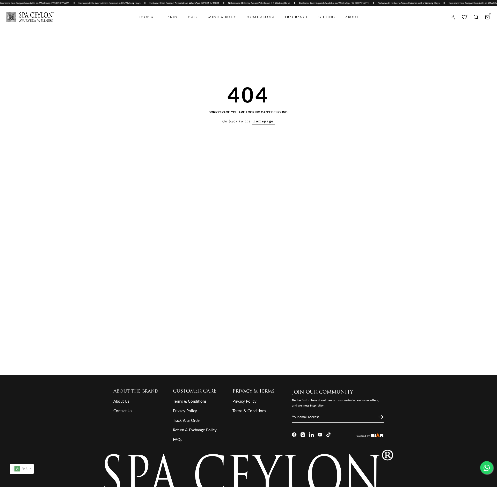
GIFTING (326, 17)
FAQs (177, 439)
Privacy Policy (185, 410)
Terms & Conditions (190, 401)
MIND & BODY (222, 17)
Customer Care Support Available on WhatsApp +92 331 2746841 (181, 3)
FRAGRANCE (296, 17)
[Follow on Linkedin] (311, 435)
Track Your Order (187, 420)
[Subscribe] (380, 417)
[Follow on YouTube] (320, 435)
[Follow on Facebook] (294, 435)
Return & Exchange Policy (195, 429)
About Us (121, 401)
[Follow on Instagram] (303, 435)
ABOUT (352, 17)
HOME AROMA (260, 17)
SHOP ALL (148, 17)
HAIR (193, 17)
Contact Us (122, 410)
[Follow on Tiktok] (328, 435)
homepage (263, 121)
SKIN (172, 17)
